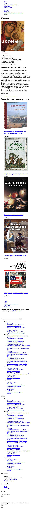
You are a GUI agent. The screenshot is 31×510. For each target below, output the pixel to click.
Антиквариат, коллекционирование (13, 13)
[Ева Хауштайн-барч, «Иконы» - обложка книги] (15, 36)
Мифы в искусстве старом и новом (16, 174)
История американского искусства (16, 293)
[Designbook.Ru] (16, 311)
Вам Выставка (8, 7)
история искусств (12, 95)
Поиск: (2, 319)
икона (5, 95)
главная (6, 10)
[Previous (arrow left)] (1, 507)
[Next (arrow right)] (2, 507)
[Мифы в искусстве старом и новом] (16, 170)
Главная (6, 2)
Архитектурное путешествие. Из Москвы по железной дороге (15, 132)
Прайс (5, 487)
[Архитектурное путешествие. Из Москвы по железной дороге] (16, 128)
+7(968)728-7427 (13, 479)
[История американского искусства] (16, 289)
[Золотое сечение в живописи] (16, 211)
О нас (5, 3)
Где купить (7, 6)
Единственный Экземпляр (11, 4)
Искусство (7, 11)
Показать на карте (9, 480)
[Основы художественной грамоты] (16, 252)
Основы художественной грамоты (15, 255)
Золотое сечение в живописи (13, 215)
